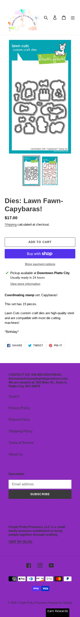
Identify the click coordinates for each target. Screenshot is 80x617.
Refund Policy (19, 419)
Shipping (11, 224)
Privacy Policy (19, 408)
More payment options (40, 264)
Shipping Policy (20, 431)
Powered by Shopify (60, 602)
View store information (25, 283)
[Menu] (72, 17)
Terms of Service (21, 443)
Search (14, 396)
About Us (16, 454)
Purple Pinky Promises (33, 602)
